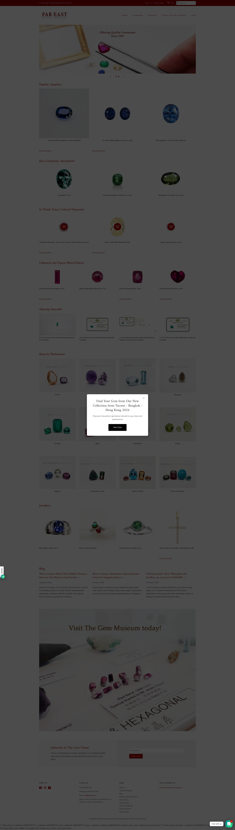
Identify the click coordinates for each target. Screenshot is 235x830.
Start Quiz (117, 427)
